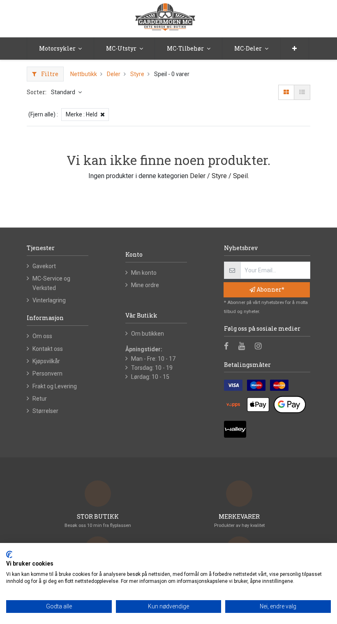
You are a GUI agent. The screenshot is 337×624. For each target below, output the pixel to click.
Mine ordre (145, 285)
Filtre (49, 74)
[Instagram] (261, 346)
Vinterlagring (49, 300)
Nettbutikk (83, 74)
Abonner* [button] (269, 289)
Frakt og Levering (54, 386)
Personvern (47, 373)
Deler (113, 74)
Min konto (144, 272)
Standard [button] (63, 92)
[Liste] (302, 92)
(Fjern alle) (41, 114)
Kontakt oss (47, 349)
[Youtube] (244, 346)
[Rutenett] (286, 92)
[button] (295, 48)
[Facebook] (229, 346)
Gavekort (44, 266)
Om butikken (147, 333)
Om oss (42, 336)
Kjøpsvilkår (46, 361)
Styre (137, 74)
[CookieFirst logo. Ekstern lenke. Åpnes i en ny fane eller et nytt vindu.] (9, 554)
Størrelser (45, 411)
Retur (39, 398)
